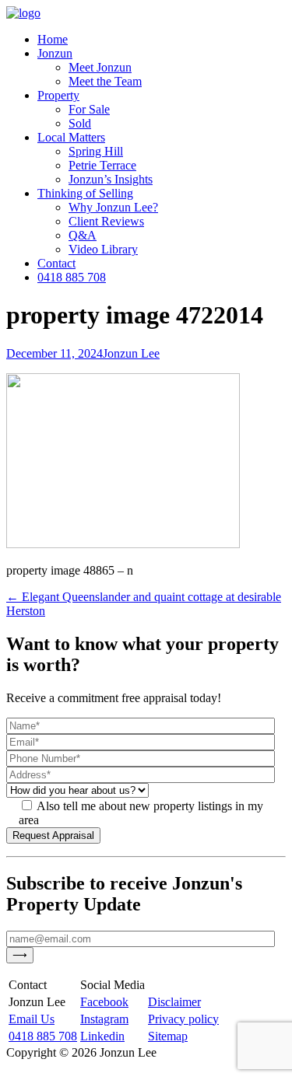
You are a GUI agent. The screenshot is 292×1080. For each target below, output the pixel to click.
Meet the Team (105, 81)
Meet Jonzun (100, 67)
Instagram (104, 1019)
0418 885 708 (71, 277)
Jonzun (54, 53)
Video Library (103, 249)
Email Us (32, 1019)
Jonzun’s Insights (111, 179)
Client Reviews (106, 221)
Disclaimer (174, 1001)
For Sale (89, 109)
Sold (80, 123)
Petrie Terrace (102, 165)
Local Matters (71, 137)
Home (52, 39)
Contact (56, 263)
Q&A (83, 235)
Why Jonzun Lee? (113, 207)
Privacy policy (183, 1019)
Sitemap (168, 1036)
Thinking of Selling (85, 193)
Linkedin (102, 1036)
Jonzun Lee (131, 353)
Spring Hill (96, 151)
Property (58, 95)
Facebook (104, 1001)
